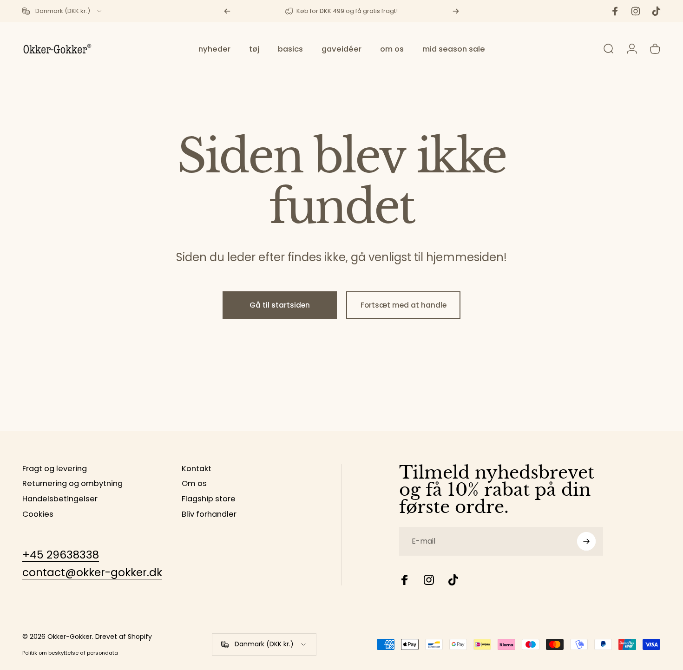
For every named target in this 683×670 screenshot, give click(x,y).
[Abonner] (586, 541)
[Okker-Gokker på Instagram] (428, 579)
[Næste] (456, 11)
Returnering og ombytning (72, 484)
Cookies (37, 514)
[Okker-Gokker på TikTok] (453, 579)
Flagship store (209, 499)
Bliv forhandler (209, 514)
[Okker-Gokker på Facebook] (404, 579)
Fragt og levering (54, 469)
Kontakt (196, 469)
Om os (194, 484)
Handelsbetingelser (60, 499)
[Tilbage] (227, 11)
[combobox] (62, 11)
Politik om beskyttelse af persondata (70, 653)
